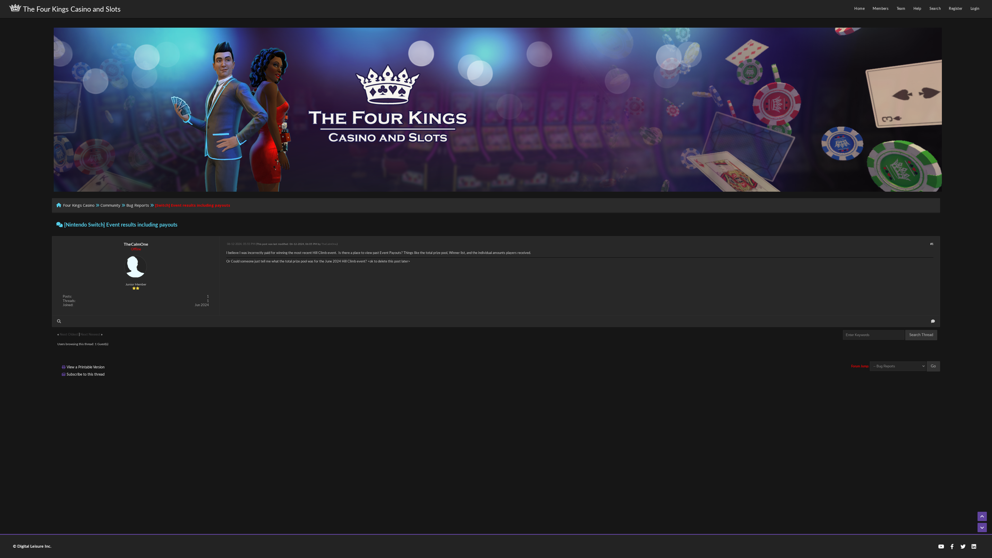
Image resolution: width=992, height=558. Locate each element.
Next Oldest (69, 334)
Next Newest (90, 334)
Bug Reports (137, 205)
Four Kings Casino (79, 205)
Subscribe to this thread (86, 374)
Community (110, 205)
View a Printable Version (86, 367)
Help (917, 9)
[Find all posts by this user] (59, 321)
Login (975, 9)
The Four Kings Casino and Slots (71, 9)
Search (935, 9)
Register (955, 9)
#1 (931, 244)
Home (859, 9)
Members (880, 9)
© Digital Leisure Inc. (32, 546)
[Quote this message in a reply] (933, 321)
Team (901, 9)
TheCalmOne (136, 244)
